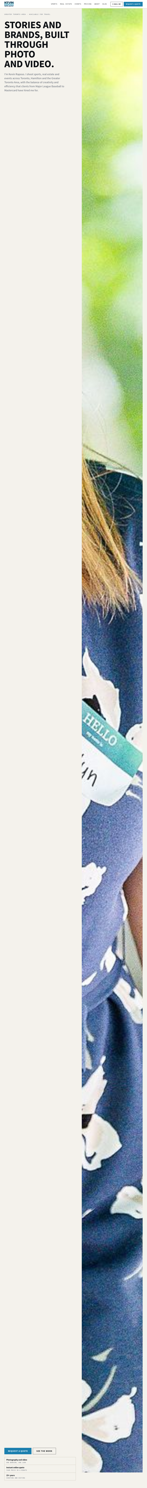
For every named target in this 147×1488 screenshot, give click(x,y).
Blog (105, 4)
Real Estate (66, 4)
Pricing (88, 4)
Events (78, 4)
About (97, 4)
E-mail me (117, 4)
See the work (44, 1451)
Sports (54, 4)
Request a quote (133, 4)
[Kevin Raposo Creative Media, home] (9, 4)
